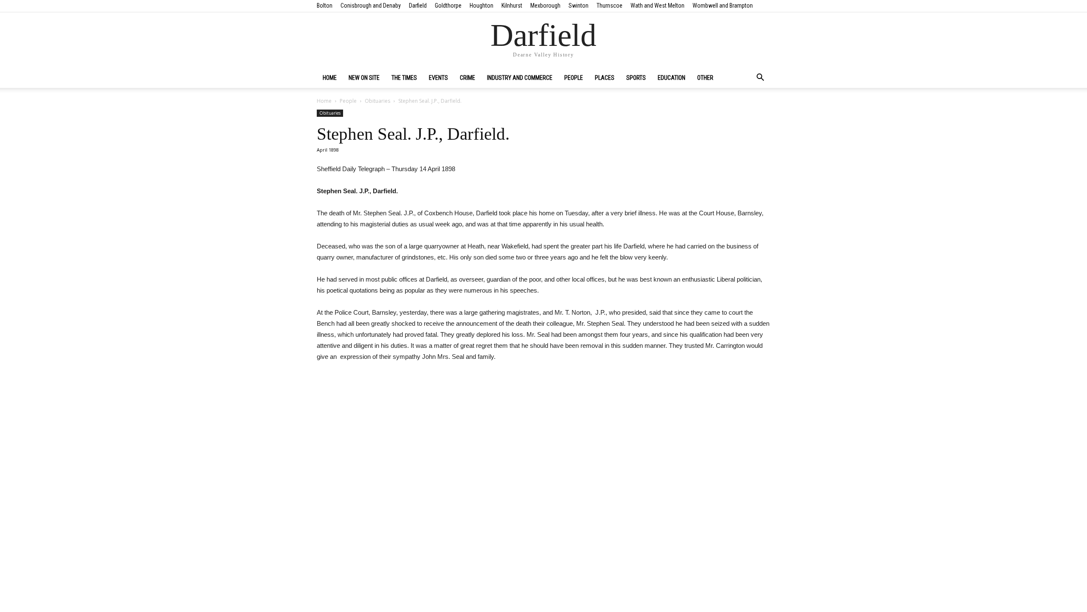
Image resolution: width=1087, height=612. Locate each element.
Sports (636, 77)
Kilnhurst (511, 5)
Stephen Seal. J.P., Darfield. (413, 134)
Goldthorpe (448, 5)
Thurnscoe (609, 5)
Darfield (418, 5)
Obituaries (377, 100)
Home (330, 77)
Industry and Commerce (519, 77)
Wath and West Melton (657, 5)
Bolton (324, 5)
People (573, 77)
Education (671, 77)
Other (705, 77)
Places (604, 77)
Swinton (579, 5)
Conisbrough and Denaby (371, 5)
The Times (404, 77)
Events (438, 77)
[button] (760, 78)
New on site (364, 77)
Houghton (481, 5)
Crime (467, 77)
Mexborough (545, 5)
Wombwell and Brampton (723, 5)
